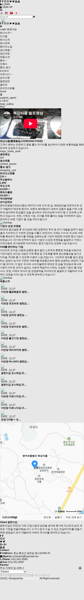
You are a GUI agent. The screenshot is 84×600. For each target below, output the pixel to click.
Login (3, 29)
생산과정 (5, 53)
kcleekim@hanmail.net (25, 556)
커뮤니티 (5, 74)
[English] (7, 13)
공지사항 (5, 77)
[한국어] (2, 13)
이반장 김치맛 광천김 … (14, 315)
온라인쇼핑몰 (7, 88)
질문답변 (5, 81)
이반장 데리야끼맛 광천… (15, 349)
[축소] (78, 467)
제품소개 (5, 57)
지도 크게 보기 (74, 517)
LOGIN (6, 4)
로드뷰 (47, 517)
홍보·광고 (5, 67)
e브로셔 (4, 70)
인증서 (3, 64)
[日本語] (17, 13)
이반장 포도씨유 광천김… (15, 303)
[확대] (78, 461)
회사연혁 (5, 43)
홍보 (3, 60)
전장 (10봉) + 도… (11, 419)
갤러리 (3, 84)
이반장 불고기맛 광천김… (15, 338)
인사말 (3, 36)
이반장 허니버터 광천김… (15, 361)
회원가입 (12, 29)
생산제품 (5, 50)
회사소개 (5, 32)
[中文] (12, 13)
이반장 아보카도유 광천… (15, 326)
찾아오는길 (6, 46)
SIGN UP (7, 7)
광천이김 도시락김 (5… (14, 373)
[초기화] (78, 475)
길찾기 (58, 517)
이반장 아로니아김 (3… (14, 396)
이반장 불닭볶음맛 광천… (15, 291)
